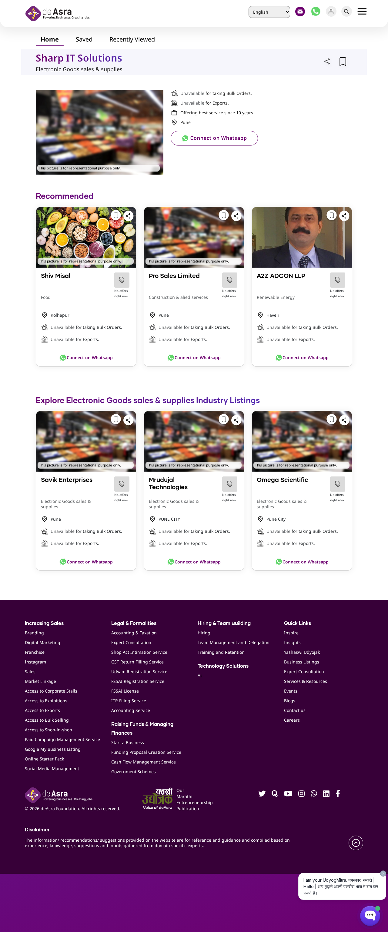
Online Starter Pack (44, 759)
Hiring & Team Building (224, 623)
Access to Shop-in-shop (48, 730)
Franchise (35, 652)
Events (290, 691)
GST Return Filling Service (137, 662)
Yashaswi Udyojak (302, 652)
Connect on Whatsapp (218, 138)
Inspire (291, 633)
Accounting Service (130, 710)
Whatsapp (315, 11)
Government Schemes (133, 771)
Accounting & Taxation (134, 633)
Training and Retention (221, 652)
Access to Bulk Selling (47, 720)
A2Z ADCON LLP (281, 276)
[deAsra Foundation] (59, 12)
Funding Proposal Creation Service (146, 752)
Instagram (35, 662)
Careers (292, 720)
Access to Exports (42, 710)
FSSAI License (125, 691)
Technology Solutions (223, 666)
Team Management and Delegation (233, 642)
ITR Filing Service (128, 700)
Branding (34, 633)
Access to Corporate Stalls (51, 691)
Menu (362, 11)
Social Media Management (52, 768)
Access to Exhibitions (46, 700)
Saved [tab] (84, 39)
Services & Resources (305, 681)
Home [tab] (50, 39)
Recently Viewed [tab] (132, 39)
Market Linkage (40, 681)
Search (346, 11)
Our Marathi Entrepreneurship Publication (184, 799)
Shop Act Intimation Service (139, 652)
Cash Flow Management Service (143, 762)
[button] (327, 61)
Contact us (295, 710)
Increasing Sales (44, 623)
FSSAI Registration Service (137, 681)
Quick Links (297, 623)
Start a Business (127, 742)
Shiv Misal (55, 276)
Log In (331, 11)
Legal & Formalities (133, 623)
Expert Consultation (131, 642)
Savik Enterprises (66, 480)
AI (200, 675)
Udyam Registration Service (139, 671)
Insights (292, 642)
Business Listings (301, 662)
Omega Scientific (282, 480)
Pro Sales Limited (174, 276)
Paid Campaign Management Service (62, 739)
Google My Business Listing (53, 749)
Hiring (204, 633)
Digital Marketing (42, 642)
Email (300, 11)
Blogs (289, 700)
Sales (30, 671)
